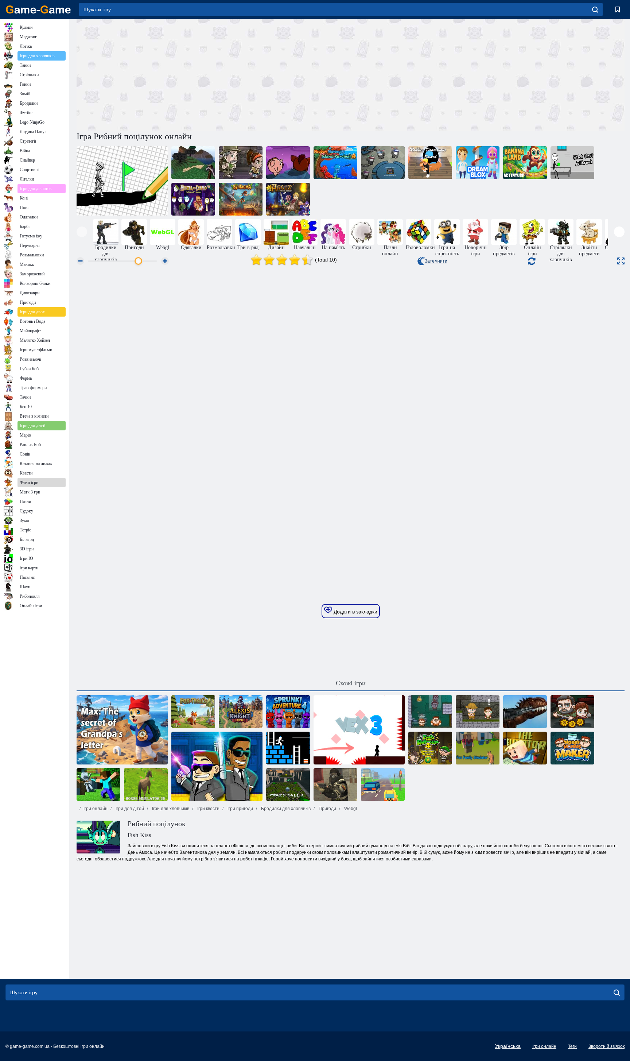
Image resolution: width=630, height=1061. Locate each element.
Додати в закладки (354, 612)
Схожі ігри (351, 683)
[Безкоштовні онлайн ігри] (38, 9)
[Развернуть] (621, 260)
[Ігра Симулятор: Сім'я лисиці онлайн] (477, 748)
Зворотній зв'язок (606, 1046)
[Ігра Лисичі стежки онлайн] (193, 711)
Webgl (350, 808)
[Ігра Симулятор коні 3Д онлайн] (146, 784)
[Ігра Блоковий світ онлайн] (98, 784)
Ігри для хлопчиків (170, 808)
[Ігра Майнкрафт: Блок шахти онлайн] (193, 162)
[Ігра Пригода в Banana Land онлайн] (525, 162)
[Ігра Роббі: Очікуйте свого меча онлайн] (430, 162)
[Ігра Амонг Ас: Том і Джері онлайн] (383, 162)
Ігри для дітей (129, 808)
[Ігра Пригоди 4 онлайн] (288, 711)
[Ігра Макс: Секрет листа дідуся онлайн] (122, 729)
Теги (572, 1046)
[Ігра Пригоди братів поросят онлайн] (288, 162)
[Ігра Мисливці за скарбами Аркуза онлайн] (288, 199)
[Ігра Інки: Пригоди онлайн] (477, 711)
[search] (595, 9)
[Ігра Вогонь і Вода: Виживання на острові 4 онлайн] (335, 162)
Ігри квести (207, 808)
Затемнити (436, 261)
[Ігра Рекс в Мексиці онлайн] (525, 711)
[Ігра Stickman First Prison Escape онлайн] (572, 162)
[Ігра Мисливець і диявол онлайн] (193, 199)
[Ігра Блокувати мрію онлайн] (477, 162)
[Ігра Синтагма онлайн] (240, 199)
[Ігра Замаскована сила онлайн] (335, 784)
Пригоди (327, 808)
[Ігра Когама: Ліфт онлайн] (525, 748)
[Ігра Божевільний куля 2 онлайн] (288, 784)
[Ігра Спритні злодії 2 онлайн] (430, 711)
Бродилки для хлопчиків (285, 808)
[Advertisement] (213, 74)
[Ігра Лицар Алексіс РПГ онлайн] (240, 711)
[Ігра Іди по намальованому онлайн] (122, 181)
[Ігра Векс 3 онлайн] (359, 729)
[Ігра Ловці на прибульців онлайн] (216, 766)
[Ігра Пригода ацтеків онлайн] (240, 162)
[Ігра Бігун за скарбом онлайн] (288, 748)
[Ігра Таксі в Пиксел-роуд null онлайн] (383, 784)
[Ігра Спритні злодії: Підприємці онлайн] (572, 748)
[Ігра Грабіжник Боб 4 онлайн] (430, 748)
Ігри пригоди (239, 808)
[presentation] (82, 231)
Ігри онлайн (95, 808)
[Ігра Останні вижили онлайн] (572, 711)
